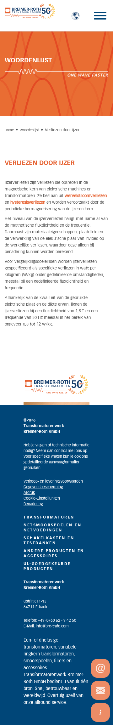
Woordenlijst (29, 130)
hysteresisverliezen (27, 203)
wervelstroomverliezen (86, 196)
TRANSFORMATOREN (49, 517)
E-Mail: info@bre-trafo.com (46, 626)
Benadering (33, 504)
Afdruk (29, 493)
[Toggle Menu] (100, 16)
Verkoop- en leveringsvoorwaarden (53, 481)
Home (9, 130)
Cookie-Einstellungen (42, 498)
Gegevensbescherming (43, 487)
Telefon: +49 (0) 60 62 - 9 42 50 (50, 620)
